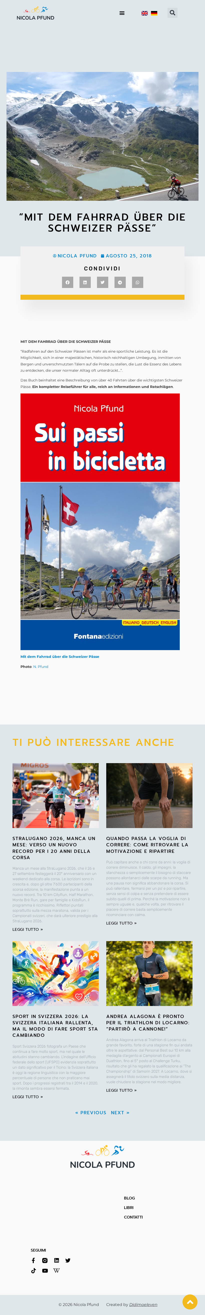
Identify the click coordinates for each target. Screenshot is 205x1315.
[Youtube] (45, 1270)
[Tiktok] (33, 1270)
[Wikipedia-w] (56, 1270)
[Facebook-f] (33, 1260)
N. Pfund (40, 666)
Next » (120, 1112)
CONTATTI (133, 1217)
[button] (122, 13)
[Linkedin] (56, 1260)
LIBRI (129, 1208)
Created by (132, 1304)
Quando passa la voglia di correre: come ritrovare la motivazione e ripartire (147, 845)
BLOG (129, 1198)
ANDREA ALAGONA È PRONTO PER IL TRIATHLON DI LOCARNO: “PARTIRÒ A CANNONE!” (148, 1023)
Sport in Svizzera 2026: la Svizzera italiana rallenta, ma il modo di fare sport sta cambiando (55, 1026)
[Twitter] (67, 1260)
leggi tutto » (27, 930)
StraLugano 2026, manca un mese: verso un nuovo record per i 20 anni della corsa (54, 848)
